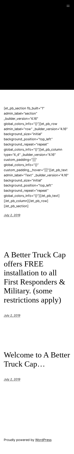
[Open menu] (68, 6)
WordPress (43, 440)
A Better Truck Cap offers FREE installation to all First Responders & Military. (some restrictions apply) (35, 277)
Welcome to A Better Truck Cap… (37, 359)
